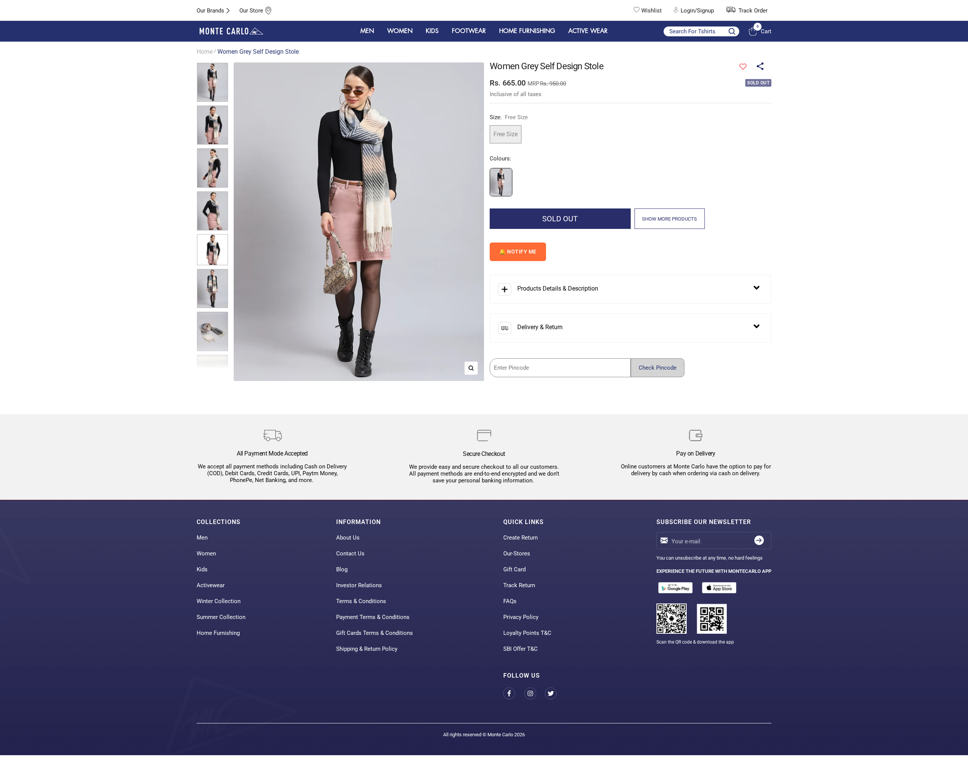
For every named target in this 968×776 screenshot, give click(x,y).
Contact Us (350, 553)
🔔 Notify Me (518, 252)
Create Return (520, 537)
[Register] (759, 540)
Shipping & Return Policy (366, 648)
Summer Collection (221, 617)
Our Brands (210, 10)
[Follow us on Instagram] (534, 693)
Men (202, 537)
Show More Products (669, 219)
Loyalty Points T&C (527, 633)
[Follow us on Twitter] (555, 693)
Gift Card (514, 569)
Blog (341, 569)
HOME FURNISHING (527, 31)
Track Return (519, 585)
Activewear (211, 585)
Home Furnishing (218, 633)
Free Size (505, 134)
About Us (348, 537)
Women (206, 553)
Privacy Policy (520, 617)
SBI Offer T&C (520, 648)
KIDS (432, 31)
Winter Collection (218, 601)
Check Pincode (657, 367)
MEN (367, 31)
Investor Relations (359, 585)
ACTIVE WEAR (588, 31)
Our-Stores (516, 553)
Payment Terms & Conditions (373, 617)
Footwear (469, 31)
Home (205, 51)
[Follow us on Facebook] (513, 693)
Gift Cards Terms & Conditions (374, 633)
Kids (202, 569)
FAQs (510, 601)
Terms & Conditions (361, 601)
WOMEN (400, 31)
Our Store (251, 10)
